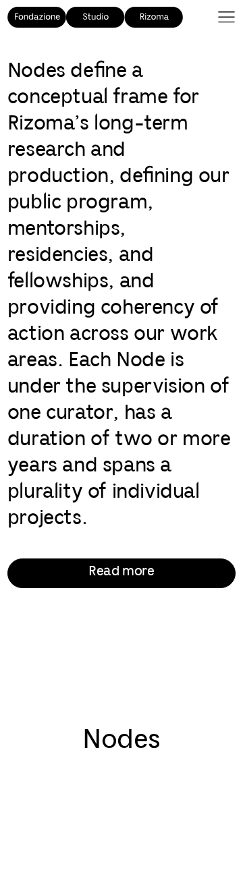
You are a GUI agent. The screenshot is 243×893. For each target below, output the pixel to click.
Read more (121, 571)
